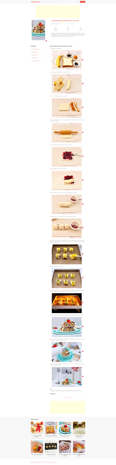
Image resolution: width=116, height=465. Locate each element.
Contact (52, 461)
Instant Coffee (38, 60)
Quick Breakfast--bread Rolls (51, 454)
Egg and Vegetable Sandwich (65, 435)
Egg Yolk (36, 57)
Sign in (78, 1)
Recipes (48, 1)
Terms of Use (47, 461)
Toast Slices (37, 49)
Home (45, 1)
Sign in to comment (67, 397)
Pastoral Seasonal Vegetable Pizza (51, 435)
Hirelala (50, 462)
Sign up (82, 1)
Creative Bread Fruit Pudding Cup (37, 454)
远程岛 (55, 462)
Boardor (52, 462)
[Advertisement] (58, 11)
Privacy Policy (42, 461)
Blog (52, 1)
